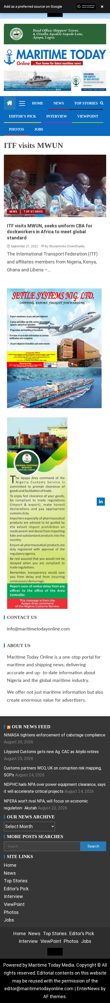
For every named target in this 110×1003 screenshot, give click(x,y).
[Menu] (22, 103)
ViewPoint (87, 116)
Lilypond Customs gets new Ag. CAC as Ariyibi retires (51, 751)
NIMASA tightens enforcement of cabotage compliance (54, 735)
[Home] (10, 103)
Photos (16, 129)
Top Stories (86, 103)
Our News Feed (31, 726)
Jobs (38, 129)
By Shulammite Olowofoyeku (65, 246)
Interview (56, 116)
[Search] (101, 103)
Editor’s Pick (22, 116)
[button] (22, 103)
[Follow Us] (101, 502)
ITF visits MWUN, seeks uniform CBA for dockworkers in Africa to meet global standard (49, 232)
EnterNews (88, 988)
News (58, 103)
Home (37, 103)
